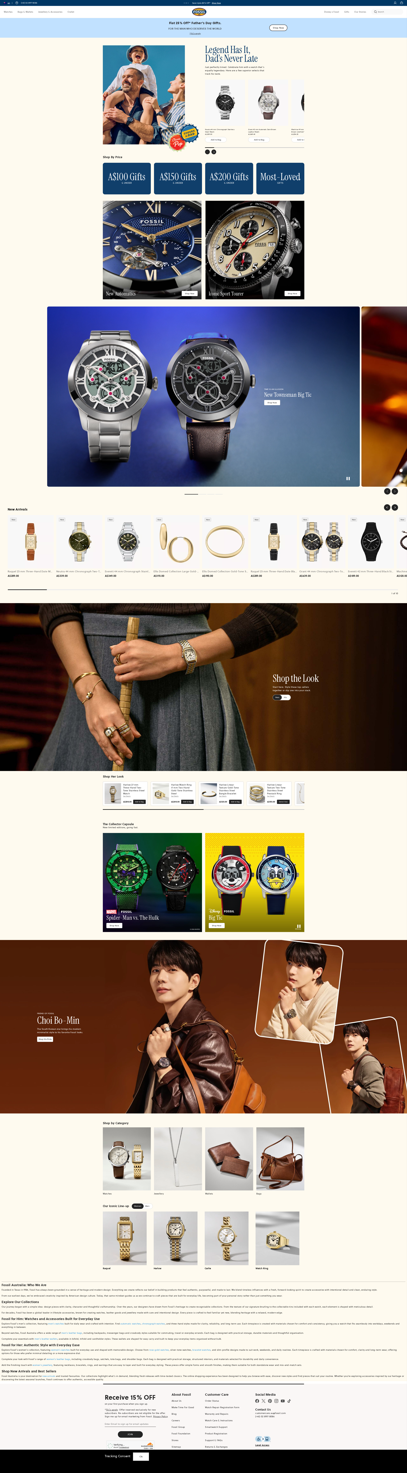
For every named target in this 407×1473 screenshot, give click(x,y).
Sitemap (176, 1446)
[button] (9, 3)
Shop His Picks (45, 1039)
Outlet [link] (70, 11)
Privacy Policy (160, 1416)
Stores (175, 1440)
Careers (176, 1420)
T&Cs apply (112, 1409)
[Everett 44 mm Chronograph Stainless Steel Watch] (128, 541)
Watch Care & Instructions (219, 1420)
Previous (207, 152)
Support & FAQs (213, 1440)
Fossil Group (178, 1427)
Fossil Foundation (181, 1433)
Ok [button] (141, 1456)
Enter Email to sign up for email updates (127, 1424)
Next (213, 152)
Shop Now (216, 3)
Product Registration (216, 1433)
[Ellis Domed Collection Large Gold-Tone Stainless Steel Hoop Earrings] (177, 541)
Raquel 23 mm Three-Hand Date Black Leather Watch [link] (283, 571)
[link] (203, 28)
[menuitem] (8, 12)
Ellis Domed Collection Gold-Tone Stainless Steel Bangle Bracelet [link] (242, 571)
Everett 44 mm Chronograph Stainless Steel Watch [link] (136, 571)
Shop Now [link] (278, 27)
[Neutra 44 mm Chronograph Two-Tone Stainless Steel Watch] (79, 541)
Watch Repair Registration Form (222, 1407)
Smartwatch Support (216, 1427)
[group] (203, 397)
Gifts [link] (346, 11)
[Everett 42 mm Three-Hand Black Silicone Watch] (371, 541)
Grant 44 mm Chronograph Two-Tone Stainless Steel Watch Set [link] (338, 571)
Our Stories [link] (360, 11)
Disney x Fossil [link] (331, 11)
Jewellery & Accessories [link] (50, 11)
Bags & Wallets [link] (25, 11)
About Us (176, 1400)
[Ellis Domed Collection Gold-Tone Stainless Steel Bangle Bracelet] (225, 541)
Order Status (212, 1400)
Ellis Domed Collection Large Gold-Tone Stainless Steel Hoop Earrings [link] (197, 571)
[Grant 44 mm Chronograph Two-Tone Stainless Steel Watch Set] (322, 541)
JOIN (130, 1434)
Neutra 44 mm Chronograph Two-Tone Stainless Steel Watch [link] (93, 571)
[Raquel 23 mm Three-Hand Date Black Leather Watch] (274, 541)
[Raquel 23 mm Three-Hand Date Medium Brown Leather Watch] (31, 541)
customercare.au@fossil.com (270, 1413)
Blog (174, 1413)
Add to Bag (216, 139)
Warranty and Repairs (216, 1413)
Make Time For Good (183, 1407)
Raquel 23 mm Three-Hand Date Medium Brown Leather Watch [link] (47, 571)
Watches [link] (8, 11)
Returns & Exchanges (216, 1446)
